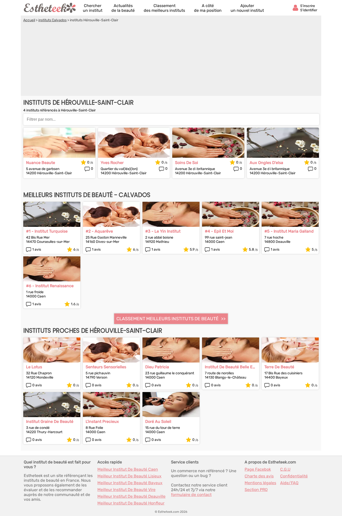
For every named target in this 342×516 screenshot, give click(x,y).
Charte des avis (259, 476)
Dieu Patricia (157, 367)
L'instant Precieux (102, 421)
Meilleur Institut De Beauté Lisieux (129, 476)
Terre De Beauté (279, 367)
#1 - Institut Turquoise (47, 231)
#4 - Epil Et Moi (219, 231)
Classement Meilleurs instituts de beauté (167, 318)
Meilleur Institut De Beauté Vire (126, 489)
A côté (208, 8)
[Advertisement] (171, 60)
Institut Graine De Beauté (49, 421)
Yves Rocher (112, 162)
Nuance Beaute (40, 162)
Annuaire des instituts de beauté (50, 8)
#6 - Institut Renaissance (50, 285)
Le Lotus (34, 367)
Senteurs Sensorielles (106, 367)
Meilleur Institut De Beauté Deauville (131, 496)
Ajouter (247, 8)
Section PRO (256, 489)
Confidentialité (294, 476)
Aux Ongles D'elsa (266, 162)
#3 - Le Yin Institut (163, 231)
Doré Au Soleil (158, 421)
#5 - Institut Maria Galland (289, 231)
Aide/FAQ (289, 482)
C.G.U (285, 469)
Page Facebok (258, 469)
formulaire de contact (191, 494)
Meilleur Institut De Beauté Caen (127, 469)
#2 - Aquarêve (99, 231)
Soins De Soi (186, 162)
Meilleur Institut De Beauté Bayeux (129, 482)
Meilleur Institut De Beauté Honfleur (130, 503)
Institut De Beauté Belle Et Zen (229, 367)
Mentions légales (260, 482)
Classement (164, 8)
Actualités (123, 8)
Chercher (92, 8)
